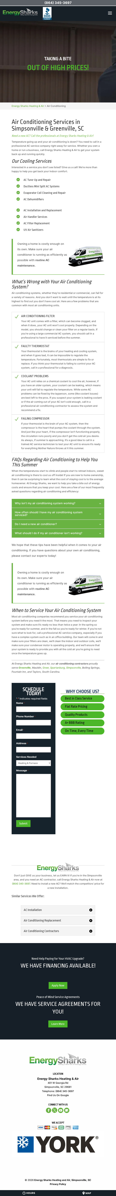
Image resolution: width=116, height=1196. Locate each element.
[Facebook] (48, 1110)
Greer (46, 667)
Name (20, 702)
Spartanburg (57, 667)
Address (22, 743)
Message (22, 770)
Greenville (25, 667)
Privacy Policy (58, 1184)
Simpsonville (73, 667)
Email (20, 729)
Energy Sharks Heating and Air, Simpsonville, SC (62, 1180)
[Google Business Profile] (66, 1110)
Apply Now (58, 985)
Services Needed (26, 756)
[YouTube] (60, 1110)
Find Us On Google (58, 1095)
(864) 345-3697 (21, 883)
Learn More (57, 1024)
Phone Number (25, 716)
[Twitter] (54, 1110)
